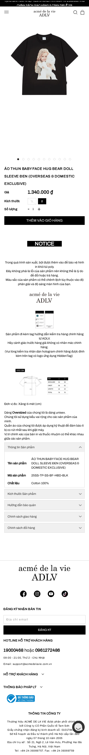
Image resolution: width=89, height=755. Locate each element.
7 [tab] (49, 159)
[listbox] (56, 201)
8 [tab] (54, 159)
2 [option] (42, 201)
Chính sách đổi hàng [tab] (21, 527)
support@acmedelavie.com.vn (32, 664)
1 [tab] (18, 159)
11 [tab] (70, 159)
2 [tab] (23, 159)
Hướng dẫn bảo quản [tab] (22, 505)
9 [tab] (60, 159)
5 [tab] (39, 159)
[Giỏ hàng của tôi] (82, 12)
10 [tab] (65, 159)
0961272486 (47, 650)
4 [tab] (34, 159)
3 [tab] (28, 159)
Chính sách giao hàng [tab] (22, 516)
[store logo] (44, 13)
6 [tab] (44, 159)
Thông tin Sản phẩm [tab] (21, 447)
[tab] (44, 677)
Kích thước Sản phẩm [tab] (22, 493)
